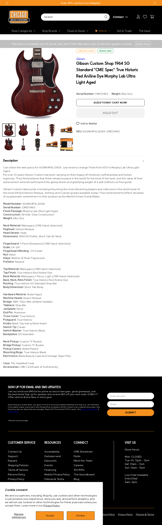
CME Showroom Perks (83, 454)
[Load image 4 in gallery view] (23, 144)
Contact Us (15, 451)
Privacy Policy (52, 505)
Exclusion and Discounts (52, 458)
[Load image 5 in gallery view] (37, 130)
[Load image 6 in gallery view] (37, 144)
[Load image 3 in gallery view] (23, 130)
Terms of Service (18, 470)
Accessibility (51, 451)
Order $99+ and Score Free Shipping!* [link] (81, 3)
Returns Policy (16, 474)
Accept (50, 515)
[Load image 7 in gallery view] (52, 130)
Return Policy (108, 514)
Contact (118, 17)
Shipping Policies (18, 465)
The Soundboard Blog (84, 477)
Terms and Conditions (89, 409)
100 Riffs (79, 470)
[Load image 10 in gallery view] (66, 144)
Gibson (80, 58)
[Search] (106, 16)
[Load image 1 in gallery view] (8, 130)
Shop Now (143, 44)
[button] (73, 161)
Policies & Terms (54, 479)
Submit (130, 412)
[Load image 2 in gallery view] (8, 144)
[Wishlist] (144, 16)
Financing (50, 470)
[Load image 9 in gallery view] (66, 130)
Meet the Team (83, 460)
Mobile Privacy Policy (57, 474)
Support (13, 456)
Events (48, 465)
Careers (78, 465)
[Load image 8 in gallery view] (52, 144)
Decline (80, 515)
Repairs (12, 460)
